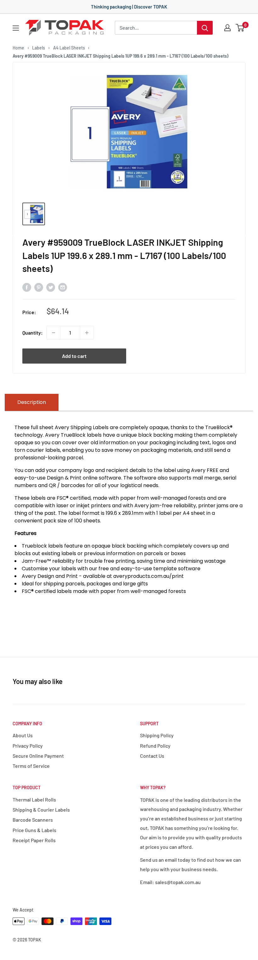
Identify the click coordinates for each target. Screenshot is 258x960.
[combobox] (156, 28)
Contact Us (152, 756)
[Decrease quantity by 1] (53, 332)
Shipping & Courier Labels (41, 810)
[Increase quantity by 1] (86, 332)
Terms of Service (31, 766)
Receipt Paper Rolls (34, 840)
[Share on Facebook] (26, 287)
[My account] (227, 27)
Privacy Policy (28, 746)
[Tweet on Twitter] (50, 287)
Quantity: (32, 333)
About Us (23, 735)
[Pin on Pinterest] (38, 287)
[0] (240, 28)
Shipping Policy (157, 735)
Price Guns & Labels (34, 830)
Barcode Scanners (33, 820)
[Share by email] (62, 287)
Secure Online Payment (38, 756)
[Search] (205, 28)
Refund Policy (155, 746)
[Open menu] (16, 28)
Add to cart (74, 356)
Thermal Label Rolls (34, 799)
